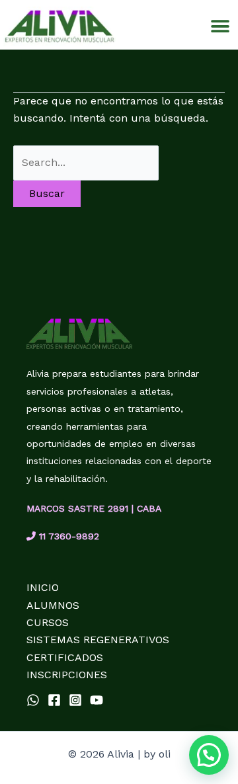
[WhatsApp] (33, 700)
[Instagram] (75, 700)
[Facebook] (54, 700)
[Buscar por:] (86, 162)
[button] (220, 26)
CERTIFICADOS (64, 657)
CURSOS (47, 622)
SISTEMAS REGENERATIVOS (97, 639)
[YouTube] (96, 700)
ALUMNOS (52, 605)
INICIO (42, 587)
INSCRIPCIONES (66, 674)
